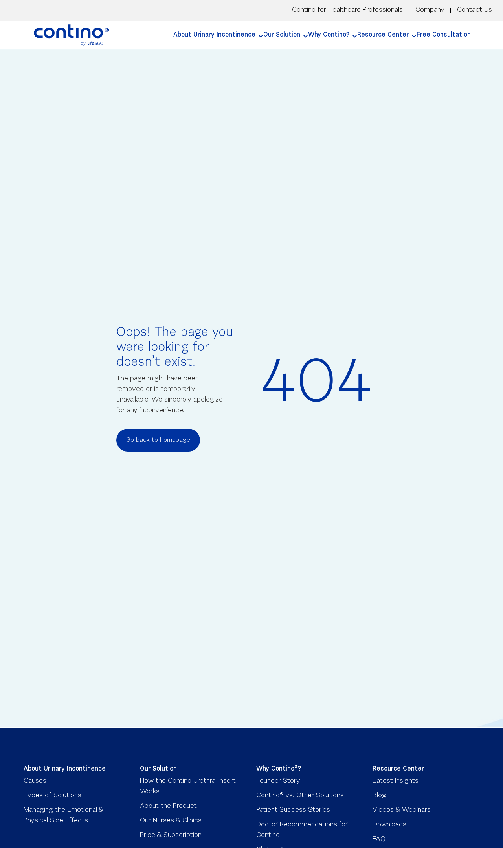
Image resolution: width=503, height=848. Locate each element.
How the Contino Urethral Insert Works (188, 786)
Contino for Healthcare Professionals (347, 10)
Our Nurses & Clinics (171, 820)
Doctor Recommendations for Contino (302, 830)
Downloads (389, 824)
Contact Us (474, 10)
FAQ (379, 839)
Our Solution (281, 35)
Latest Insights (396, 781)
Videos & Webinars (402, 810)
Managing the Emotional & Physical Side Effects (63, 815)
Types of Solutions (52, 795)
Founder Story (278, 781)
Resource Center (383, 35)
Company (429, 10)
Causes (35, 781)
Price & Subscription (171, 835)
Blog (379, 795)
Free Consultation (444, 35)
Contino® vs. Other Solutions (300, 795)
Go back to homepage (158, 440)
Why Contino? (328, 35)
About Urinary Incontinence (214, 35)
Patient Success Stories (293, 810)
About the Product (168, 806)
